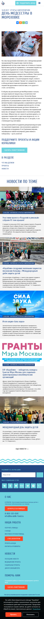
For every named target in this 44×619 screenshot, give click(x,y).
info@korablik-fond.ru (14, 516)
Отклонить (30, 614)
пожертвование (16, 587)
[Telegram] (26, 22)
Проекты (5, 166)
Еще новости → (22, 449)
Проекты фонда (10, 543)
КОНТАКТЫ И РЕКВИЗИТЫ (12, 546)
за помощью (16, 509)
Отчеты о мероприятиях (20, 10)
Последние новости (12, 559)
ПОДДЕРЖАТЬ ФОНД (27, 3)
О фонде (8, 531)
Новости (5, 169)
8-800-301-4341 (11, 513)
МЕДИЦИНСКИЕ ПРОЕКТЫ (13, 562)
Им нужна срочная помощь (14, 534)
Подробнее (36, 609)
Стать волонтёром (13, 539)
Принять (13, 614)
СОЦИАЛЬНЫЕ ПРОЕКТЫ (12, 565)
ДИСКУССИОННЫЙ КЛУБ (12, 568)
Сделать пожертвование (14, 150)
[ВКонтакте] (17, 22)
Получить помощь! (11, 528)
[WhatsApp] (23, 22)
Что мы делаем (8, 163)
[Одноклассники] (20, 22)
